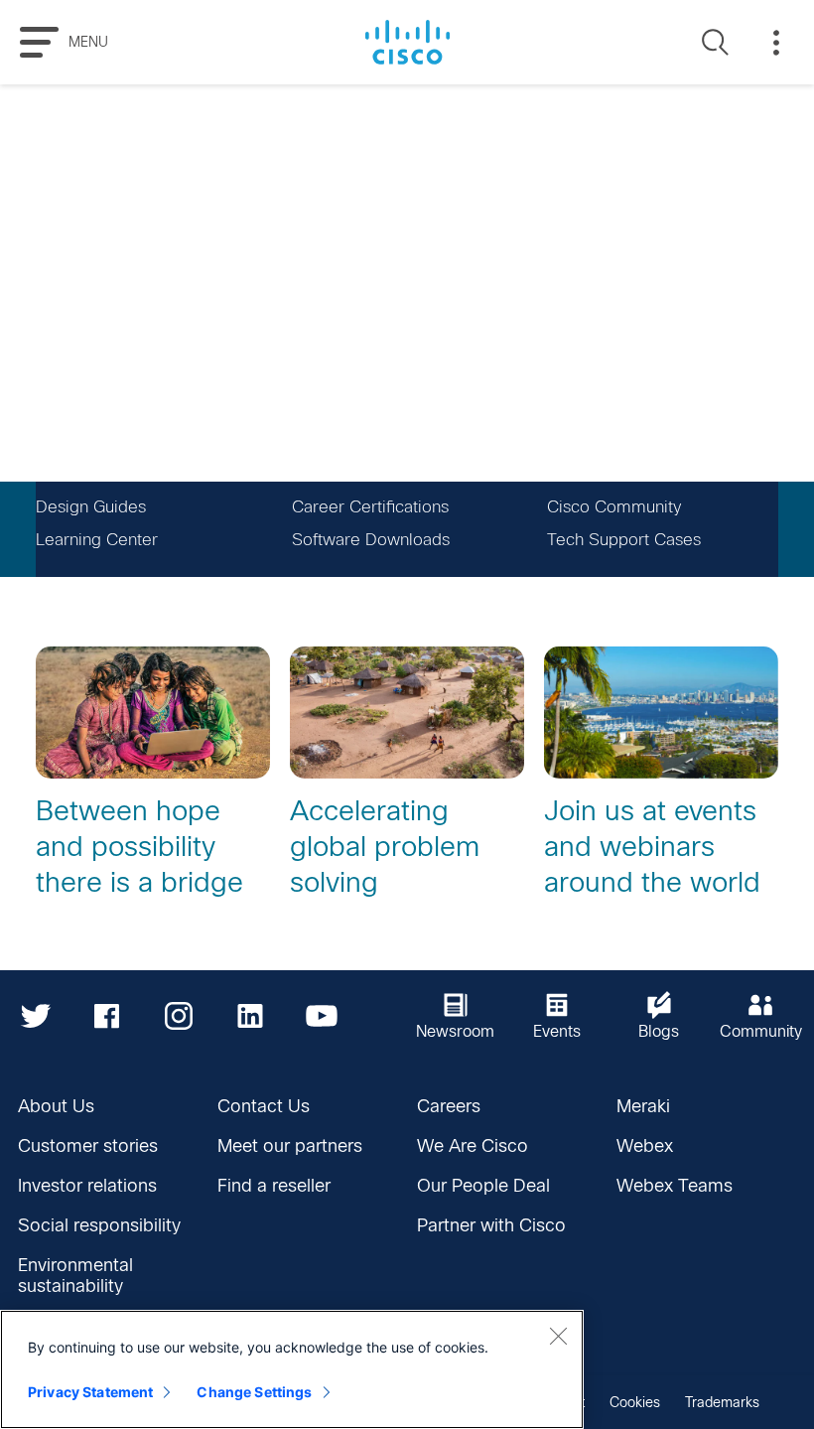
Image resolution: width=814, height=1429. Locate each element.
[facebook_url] (107, 1016)
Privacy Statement (90, 1391)
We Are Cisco (472, 1146)
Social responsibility (99, 1225)
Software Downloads (371, 539)
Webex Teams (674, 1186)
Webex (644, 1146)
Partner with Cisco (491, 1225)
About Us (56, 1106)
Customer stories (88, 1146)
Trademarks (722, 1402)
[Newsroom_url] (455, 1016)
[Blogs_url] (659, 1016)
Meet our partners (289, 1146)
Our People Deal (483, 1186)
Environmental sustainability (75, 1275)
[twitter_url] (35, 1016)
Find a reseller (274, 1186)
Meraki (643, 1106)
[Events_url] (558, 1016)
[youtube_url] (321, 1016)
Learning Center (97, 539)
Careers (448, 1106)
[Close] (558, 1336)
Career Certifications (370, 507)
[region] (292, 1369)
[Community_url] (761, 1016)
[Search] (716, 43)
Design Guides (91, 507)
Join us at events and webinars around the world (652, 846)
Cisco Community (614, 507)
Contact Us (263, 1106)
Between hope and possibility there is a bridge (139, 846)
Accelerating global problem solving (384, 846)
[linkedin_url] (250, 1016)
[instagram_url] (178, 1016)
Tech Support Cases (624, 539)
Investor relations (87, 1186)
